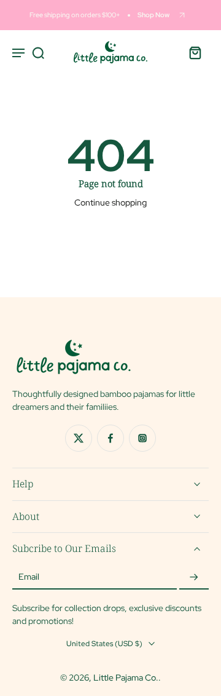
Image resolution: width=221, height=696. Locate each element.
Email (28, 577)
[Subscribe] (194, 577)
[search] (38, 52)
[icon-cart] (195, 52)
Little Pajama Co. (125, 677)
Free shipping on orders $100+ (74, 14)
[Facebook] (110, 438)
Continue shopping (110, 202)
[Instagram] (142, 438)
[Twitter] (78, 438)
